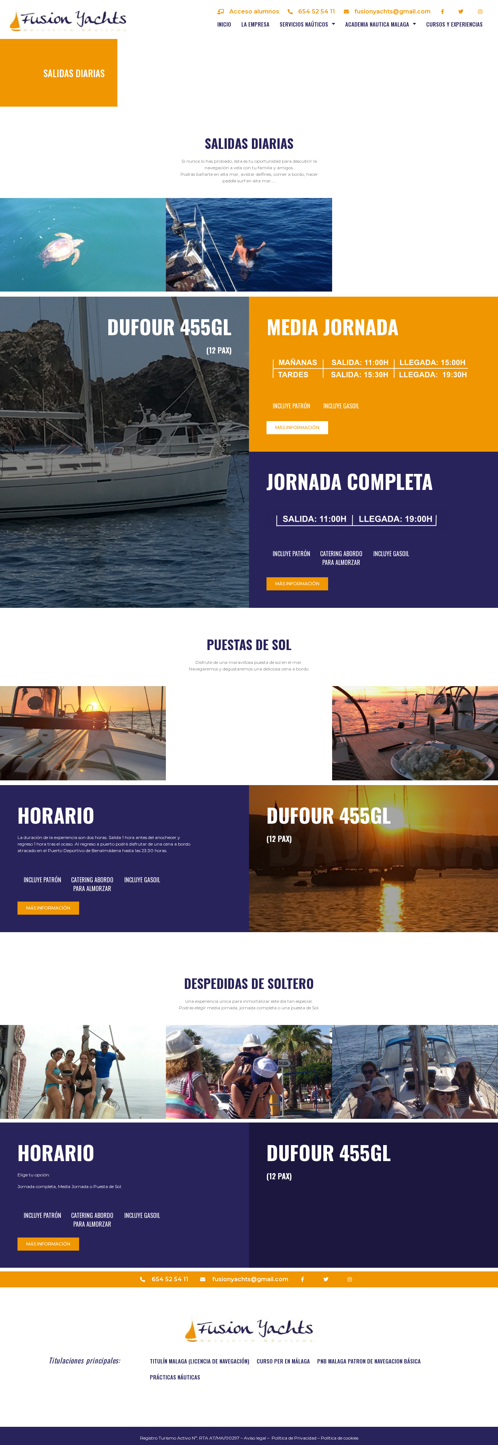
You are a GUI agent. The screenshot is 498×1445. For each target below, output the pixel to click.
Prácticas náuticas (175, 1377)
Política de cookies (339, 1438)
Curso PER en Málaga (283, 1361)
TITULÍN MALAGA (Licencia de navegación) (199, 1361)
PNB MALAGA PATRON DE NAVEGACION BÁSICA (369, 1361)
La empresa (255, 24)
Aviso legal (255, 1438)
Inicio (224, 24)
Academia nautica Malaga (377, 24)
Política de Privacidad (294, 1438)
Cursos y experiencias (454, 24)
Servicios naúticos (304, 24)
